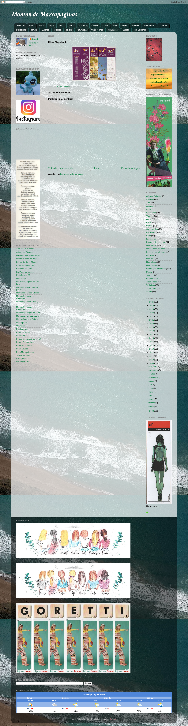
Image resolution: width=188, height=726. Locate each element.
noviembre (153, 370)
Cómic (105, 25)
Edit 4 (61, 25)
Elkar (59, 87)
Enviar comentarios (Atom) (72, 174)
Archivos (150, 199)
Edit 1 (31, 25)
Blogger (113, 719)
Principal (20, 25)
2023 (151, 313)
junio (151, 388)
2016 (151, 338)
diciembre (153, 367)
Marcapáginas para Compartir (24, 308)
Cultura (149, 226)
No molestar (151, 265)
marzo (152, 399)
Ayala (148, 209)
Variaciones (151, 288)
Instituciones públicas (155, 252)
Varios (149, 292)
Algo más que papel (25, 249)
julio (150, 385)
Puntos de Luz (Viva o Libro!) (29, 339)
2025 (151, 305)
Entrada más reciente (60, 168)
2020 (151, 324)
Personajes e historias (156, 269)
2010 (151, 360)
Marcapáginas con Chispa (27, 293)
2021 (151, 320)
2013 (151, 349)
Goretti (34, 39)
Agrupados (113, 30)
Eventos (45, 30)
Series (124, 25)
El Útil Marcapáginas (25, 265)
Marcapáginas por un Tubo (28, 313)
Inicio (97, 168)
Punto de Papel (23, 332)
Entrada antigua (130, 168)
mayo (151, 392)
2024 (151, 309)
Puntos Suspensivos (25, 342)
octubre (152, 374)
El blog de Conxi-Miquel (26, 262)
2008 (151, 411)
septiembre (154, 377)
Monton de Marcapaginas (44, 14)
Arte (115, 25)
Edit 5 (71, 25)
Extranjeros (151, 239)
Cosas (149, 223)
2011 (151, 356)
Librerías (163, 25)
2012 (151, 353)
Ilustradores (149, 25)
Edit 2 (41, 25)
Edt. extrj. (83, 25)
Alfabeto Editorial (153, 196)
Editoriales (150, 232)
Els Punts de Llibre (24, 269)
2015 (151, 342)
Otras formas (97, 30)
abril (151, 396)
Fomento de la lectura (155, 242)
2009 (151, 363)
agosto (152, 381)
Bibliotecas (21, 30)
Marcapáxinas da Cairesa (27, 319)
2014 (151, 345)
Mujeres (57, 30)
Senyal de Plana (23, 355)
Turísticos (150, 285)
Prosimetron (21, 329)
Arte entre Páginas (24, 252)
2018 (151, 331)
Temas (34, 30)
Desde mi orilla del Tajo (26, 259)
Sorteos (149, 275)
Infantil (95, 25)
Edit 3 (51, 25)
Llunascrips (21, 278)
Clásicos (150, 216)
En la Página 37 (23, 275)
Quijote (125, 30)
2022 (151, 316)
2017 (151, 334)
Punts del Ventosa (24, 345)
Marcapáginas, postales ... (27, 316)
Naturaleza (81, 30)
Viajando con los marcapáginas (23, 360)
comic (148, 219)
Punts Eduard (22, 349)
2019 (151, 327)
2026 (151, 302)
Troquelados (151, 282)
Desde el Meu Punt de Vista (28, 255)
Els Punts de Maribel (25, 272)
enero (151, 406)
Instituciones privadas (155, 249)
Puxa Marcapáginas (25, 352)
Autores (135, 25)
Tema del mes (140, 30)
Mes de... (150, 259)
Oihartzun (20, 326)
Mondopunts (21, 323)
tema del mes (152, 278)
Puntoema (20, 336)
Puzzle (149, 272)
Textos (69, 30)
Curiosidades (152, 229)
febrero (152, 403)
